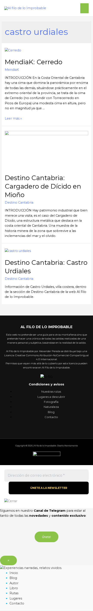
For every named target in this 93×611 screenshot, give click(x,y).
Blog (13, 578)
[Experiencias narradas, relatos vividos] (30, 568)
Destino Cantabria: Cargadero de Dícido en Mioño (43, 186)
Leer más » (13, 118)
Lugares (16, 598)
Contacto (17, 603)
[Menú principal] (84, 8)
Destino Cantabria (19, 202)
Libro (14, 588)
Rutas (14, 593)
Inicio (14, 573)
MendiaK (12, 70)
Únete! (46, 537)
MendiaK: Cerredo (33, 62)
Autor (14, 583)
